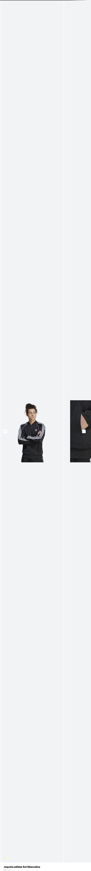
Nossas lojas (81, 1)
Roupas (6, 9)
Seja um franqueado (69, 1)
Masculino (12, 9)
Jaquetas (19, 9)
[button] (12, 6)
